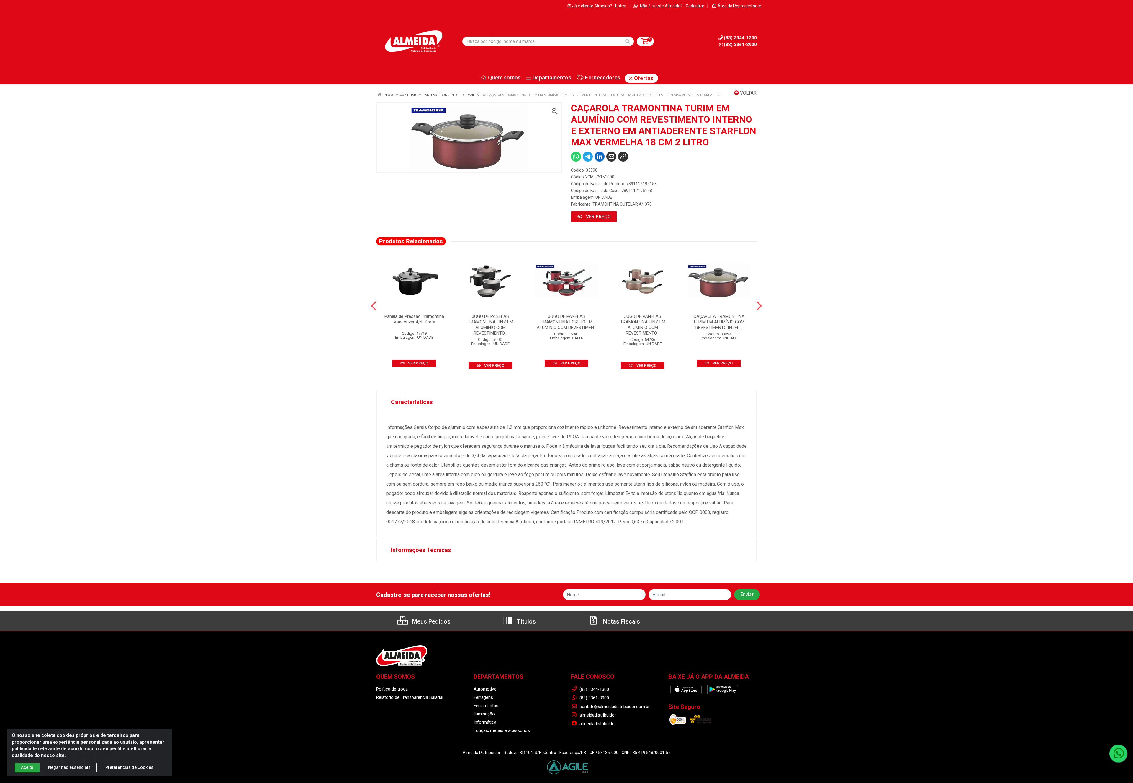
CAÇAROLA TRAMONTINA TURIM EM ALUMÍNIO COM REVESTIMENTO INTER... (718, 322)
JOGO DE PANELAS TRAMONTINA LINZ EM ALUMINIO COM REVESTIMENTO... (490, 325)
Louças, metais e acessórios (502, 730)
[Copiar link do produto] (623, 157)
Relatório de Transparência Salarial (409, 697)
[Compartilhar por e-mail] (611, 157)
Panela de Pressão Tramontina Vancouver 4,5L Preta (414, 319)
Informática (485, 722)
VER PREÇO (598, 216)
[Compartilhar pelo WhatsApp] (576, 157)
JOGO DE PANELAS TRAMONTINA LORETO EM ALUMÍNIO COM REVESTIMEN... (567, 322)
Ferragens (483, 697)
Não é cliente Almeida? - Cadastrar (672, 6)
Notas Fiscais (621, 621)
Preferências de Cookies (129, 767)
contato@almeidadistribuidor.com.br (614, 706)
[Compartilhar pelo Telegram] (588, 157)
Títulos (525, 621)
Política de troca (392, 689)
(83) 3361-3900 (740, 44)
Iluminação (484, 714)
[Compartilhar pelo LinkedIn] (600, 157)
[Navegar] (373, 306)
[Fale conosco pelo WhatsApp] (1118, 753)
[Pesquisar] (627, 41)
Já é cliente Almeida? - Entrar (599, 6)
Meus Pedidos (431, 621)
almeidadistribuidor (597, 715)
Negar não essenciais (69, 767)
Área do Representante (739, 6)
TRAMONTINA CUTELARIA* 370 (622, 204)
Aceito (27, 767)
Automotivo (485, 689)
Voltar (748, 93)
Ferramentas (486, 705)
